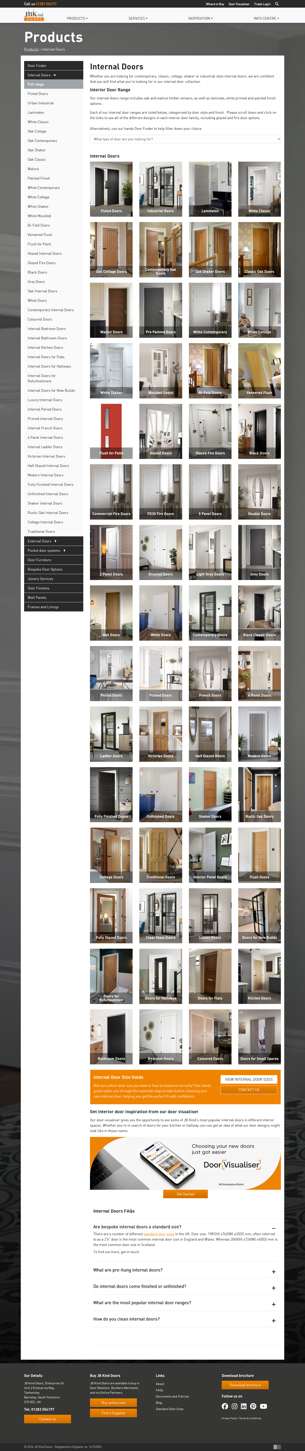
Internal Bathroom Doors (47, 338)
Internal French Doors (45, 428)
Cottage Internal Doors (45, 522)
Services (137, 18)
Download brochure (245, 1385)
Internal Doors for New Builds (51, 390)
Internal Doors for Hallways (49, 366)
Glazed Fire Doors (42, 263)
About (160, 1384)
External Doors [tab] (39, 541)
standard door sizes (159, 1234)
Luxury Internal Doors (45, 400)
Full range (36, 84)
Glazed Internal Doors (45, 253)
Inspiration (199, 18)
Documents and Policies (172, 1396)
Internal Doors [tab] (39, 75)
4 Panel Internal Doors (45, 437)
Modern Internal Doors (45, 475)
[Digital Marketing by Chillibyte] (277, 1447)
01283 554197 (46, 4)
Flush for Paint (39, 244)
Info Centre (265, 18)
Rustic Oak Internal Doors (48, 512)
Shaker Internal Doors (45, 503)
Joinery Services (40, 578)
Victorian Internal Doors (46, 456)
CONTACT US (248, 1089)
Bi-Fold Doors (39, 225)
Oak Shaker (37, 150)
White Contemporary (44, 187)
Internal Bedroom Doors (47, 328)
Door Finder (37, 65)
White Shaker (38, 206)
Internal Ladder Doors (45, 447)
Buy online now (113, 1403)
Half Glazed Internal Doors (48, 465)
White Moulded (39, 216)
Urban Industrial (41, 103)
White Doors (37, 300)
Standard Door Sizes (170, 1409)
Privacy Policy (229, 1418)
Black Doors (37, 272)
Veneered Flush (40, 234)
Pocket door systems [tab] (44, 550)
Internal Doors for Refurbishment (42, 378)
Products (76, 18)
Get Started (185, 1194)
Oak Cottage (37, 131)
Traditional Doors (41, 531)
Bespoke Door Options (45, 569)
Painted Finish (39, 178)
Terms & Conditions (250, 1418)
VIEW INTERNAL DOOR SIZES (249, 1079)
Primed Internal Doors (45, 418)
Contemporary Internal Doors (51, 310)
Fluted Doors (38, 93)
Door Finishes (38, 588)
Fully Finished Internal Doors (50, 484)
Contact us (47, 1419)
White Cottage (38, 197)
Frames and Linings (43, 607)
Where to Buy (215, 4)
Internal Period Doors (45, 409)
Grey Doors (36, 281)
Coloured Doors (40, 319)
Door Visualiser (239, 4)
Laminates (36, 112)
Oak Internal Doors (42, 291)
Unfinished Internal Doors (48, 494)
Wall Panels (37, 597)
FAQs (159, 1390)
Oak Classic (37, 159)
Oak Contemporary (42, 140)
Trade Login (262, 4)
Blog (159, 1403)
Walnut (33, 169)
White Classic (38, 122)
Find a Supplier (113, 1413)
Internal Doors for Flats (46, 357)
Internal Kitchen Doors (45, 347)
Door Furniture (39, 560)
